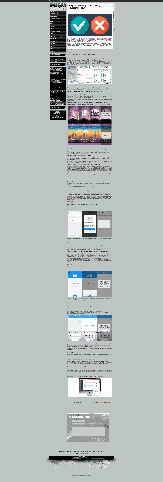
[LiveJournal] (80, 402)
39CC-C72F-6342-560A (55, 61)
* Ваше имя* (88, 420)
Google (51, 46)
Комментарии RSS (85, 453)
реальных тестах (71, 198)
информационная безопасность (57, 15)
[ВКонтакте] (74, 402)
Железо (52, 48)
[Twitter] (76, 402)
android (52, 28)
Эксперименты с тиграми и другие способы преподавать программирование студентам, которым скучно (57, 69)
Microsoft (82, 451)
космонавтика (53, 43)
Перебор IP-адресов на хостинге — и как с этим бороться (57, 88)
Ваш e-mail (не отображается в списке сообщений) (95, 423)
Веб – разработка (101, 451)
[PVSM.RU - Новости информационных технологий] (58, 6)
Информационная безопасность (91, 451)
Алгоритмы (52, 51)
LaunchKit (99, 38)
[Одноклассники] (77, 402)
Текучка (52, 21)
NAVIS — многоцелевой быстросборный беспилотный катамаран (56, 73)
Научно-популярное (54, 18)
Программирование (54, 13)
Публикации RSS (78, 453)
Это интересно (53, 16)
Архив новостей (66, 451)
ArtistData (83, 41)
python (51, 33)
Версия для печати (108, 402)
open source (53, 38)
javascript (52, 23)
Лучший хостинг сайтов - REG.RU (57, 57)
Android (71, 451)
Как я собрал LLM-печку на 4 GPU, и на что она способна (57, 76)
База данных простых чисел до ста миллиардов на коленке (57, 85)
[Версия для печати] (98, 402)
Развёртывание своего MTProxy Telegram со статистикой (58, 104)
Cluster (106, 39)
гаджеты (52, 26)
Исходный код (70, 201)
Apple (78, 451)
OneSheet (88, 41)
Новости (52, 11)
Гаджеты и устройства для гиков (57, 20)
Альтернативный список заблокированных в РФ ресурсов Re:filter (57, 91)
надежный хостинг (58, 112)
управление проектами (55, 31)
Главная (60, 451)
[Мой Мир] (78, 402)
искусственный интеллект (56, 36)
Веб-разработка (53, 41)
